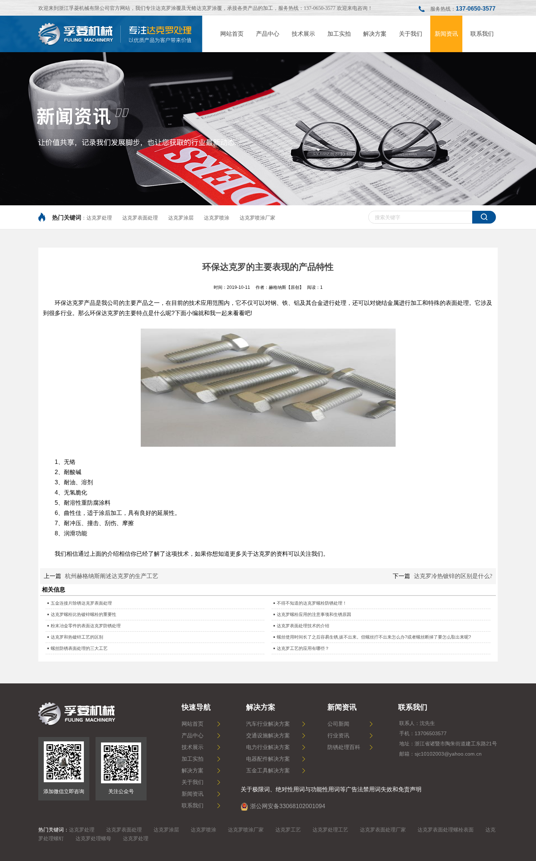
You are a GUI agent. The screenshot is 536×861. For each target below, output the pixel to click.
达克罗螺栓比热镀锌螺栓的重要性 (83, 614)
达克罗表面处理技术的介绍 (303, 625)
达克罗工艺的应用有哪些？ (303, 648)
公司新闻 (338, 724)
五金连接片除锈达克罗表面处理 (81, 603)
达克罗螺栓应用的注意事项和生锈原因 (314, 614)
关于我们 (192, 782)
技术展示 (192, 747)
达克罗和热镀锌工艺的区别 (77, 637)
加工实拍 (192, 759)
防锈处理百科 (343, 747)
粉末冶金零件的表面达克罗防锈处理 (86, 625)
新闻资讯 (192, 794)
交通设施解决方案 (268, 735)
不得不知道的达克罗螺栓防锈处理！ (312, 603)
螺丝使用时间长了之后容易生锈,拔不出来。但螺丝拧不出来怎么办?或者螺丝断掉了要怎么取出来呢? (374, 637)
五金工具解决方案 (268, 770)
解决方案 (192, 770)
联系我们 (192, 805)
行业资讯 (338, 735)
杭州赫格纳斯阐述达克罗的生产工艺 (111, 576)
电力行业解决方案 (268, 747)
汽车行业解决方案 (268, 724)
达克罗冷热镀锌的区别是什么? (453, 576)
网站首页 (192, 724)
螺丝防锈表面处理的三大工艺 (79, 648)
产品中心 (192, 735)
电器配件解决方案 (268, 759)
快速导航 (196, 707)
